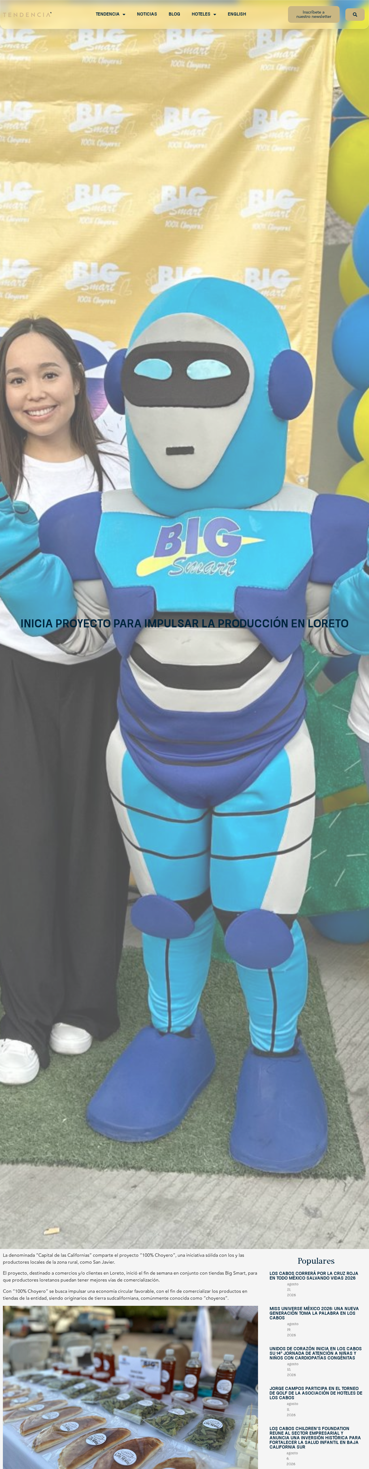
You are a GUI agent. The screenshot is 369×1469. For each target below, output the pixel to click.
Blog (174, 14)
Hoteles (201, 14)
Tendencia (108, 14)
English (237, 14)
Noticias (147, 14)
